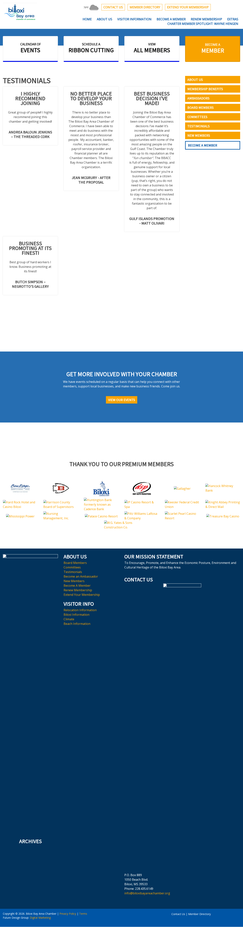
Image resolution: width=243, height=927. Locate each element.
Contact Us (113, 7)
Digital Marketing (40, 917)
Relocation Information (80, 610)
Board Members (200, 107)
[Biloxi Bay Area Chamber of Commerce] (20, 12)
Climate (69, 619)
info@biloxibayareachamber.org (147, 893)
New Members (198, 135)
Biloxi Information (76, 614)
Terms (83, 913)
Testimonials (198, 126)
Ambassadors (198, 98)
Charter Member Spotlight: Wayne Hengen (202, 24)
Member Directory (145, 7)
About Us (104, 19)
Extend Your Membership (188, 7)
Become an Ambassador (81, 576)
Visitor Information (134, 19)
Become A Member (171, 19)
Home (87, 19)
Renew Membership (206, 19)
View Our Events (121, 400)
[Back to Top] (121, 917)
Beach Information (77, 624)
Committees (197, 117)
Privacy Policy (67, 913)
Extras (232, 19)
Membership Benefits (205, 89)
